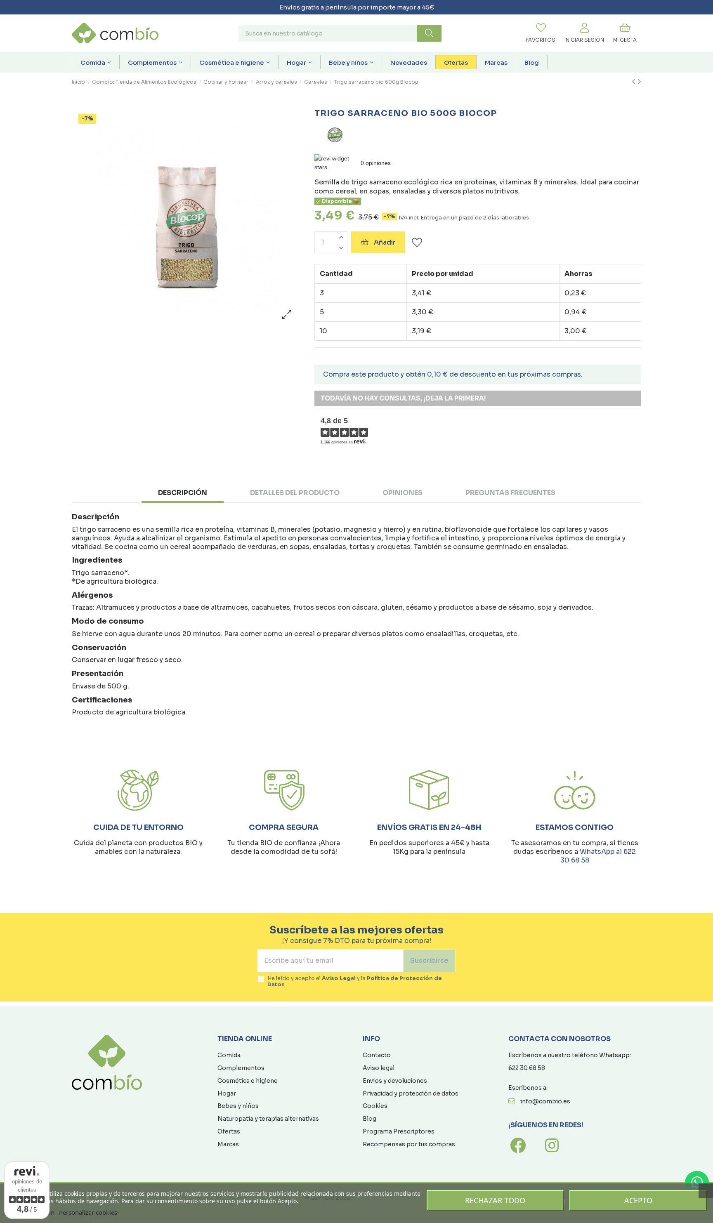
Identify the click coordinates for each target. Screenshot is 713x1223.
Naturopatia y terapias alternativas (268, 1118)
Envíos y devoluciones (395, 1080)
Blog (369, 1118)
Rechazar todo (495, 1200)
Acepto (638, 1200)
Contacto (377, 1055)
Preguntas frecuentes (510, 492)
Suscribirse (429, 960)
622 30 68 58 (526, 1068)
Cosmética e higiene (247, 1080)
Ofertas (228, 1131)
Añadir (385, 242)
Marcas (228, 1144)
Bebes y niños (238, 1106)
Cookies (375, 1106)
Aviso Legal (339, 978)
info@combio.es (545, 1101)
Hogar (226, 1093)
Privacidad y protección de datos (410, 1093)
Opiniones (402, 492)
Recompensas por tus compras (409, 1144)
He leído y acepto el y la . (354, 982)
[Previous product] (634, 82)
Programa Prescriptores (398, 1131)
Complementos (240, 1068)
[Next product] (639, 82)
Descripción (182, 492)
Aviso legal (378, 1068)
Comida (229, 1055)
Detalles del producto (295, 492)
